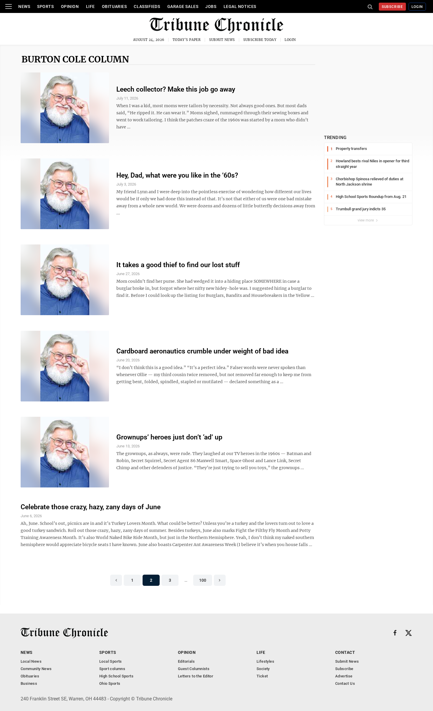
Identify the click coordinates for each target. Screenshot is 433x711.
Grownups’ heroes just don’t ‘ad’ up (169, 437)
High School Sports (116, 676)
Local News (31, 661)
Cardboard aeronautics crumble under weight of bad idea (202, 351)
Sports (45, 6)
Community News (36, 669)
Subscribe (392, 7)
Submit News (222, 40)
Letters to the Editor (195, 676)
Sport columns (112, 669)
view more (366, 220)
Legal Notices (240, 6)
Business (29, 683)
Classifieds (147, 6)
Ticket (262, 676)
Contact (345, 652)
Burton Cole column (75, 59)
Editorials (186, 661)
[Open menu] (8, 6)
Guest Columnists (193, 669)
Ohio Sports (109, 683)
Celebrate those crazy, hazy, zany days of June (91, 507)
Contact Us (345, 683)
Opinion (70, 6)
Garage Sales (183, 6)
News (24, 6)
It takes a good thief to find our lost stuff (178, 265)
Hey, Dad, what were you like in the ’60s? (177, 175)
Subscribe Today (260, 40)
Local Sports (110, 661)
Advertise (344, 676)
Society (263, 669)
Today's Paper (187, 40)
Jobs (210, 6)
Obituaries (114, 6)
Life (90, 6)
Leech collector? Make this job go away (175, 89)
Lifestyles (265, 661)
